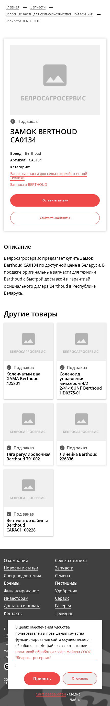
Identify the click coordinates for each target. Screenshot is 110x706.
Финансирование (21, 590)
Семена (62, 575)
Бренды (11, 583)
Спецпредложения (22, 575)
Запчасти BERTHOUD (28, 184)
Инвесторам (16, 598)
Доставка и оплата (22, 605)
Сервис (62, 598)
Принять (42, 678)
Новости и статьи (21, 568)
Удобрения (66, 590)
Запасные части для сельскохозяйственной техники (48, 176)
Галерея (63, 605)
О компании (16, 560)
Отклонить (80, 678)
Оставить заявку (55, 200)
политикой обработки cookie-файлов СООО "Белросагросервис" (53, 654)
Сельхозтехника (71, 560)
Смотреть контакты (55, 218)
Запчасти (64, 568)
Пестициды (66, 583)
